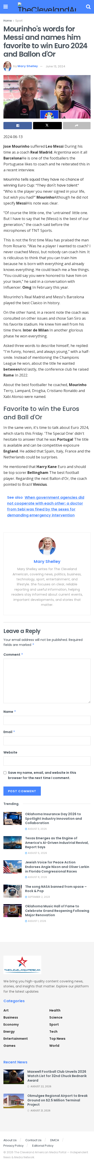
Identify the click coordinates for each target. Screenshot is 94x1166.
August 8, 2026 (37, 877)
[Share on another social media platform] (77, 125)
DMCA (54, 1140)
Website (10, 752)
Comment (13, 654)
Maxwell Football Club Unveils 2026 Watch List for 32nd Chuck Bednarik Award (57, 1076)
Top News (57, 1038)
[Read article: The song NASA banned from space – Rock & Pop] (12, 891)
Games (9, 1045)
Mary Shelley (28, 66)
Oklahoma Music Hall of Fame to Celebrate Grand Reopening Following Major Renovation (57, 910)
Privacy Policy (13, 1145)
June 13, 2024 (55, 66)
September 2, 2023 (38, 897)
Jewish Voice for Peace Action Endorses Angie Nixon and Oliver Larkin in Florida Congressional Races (57, 866)
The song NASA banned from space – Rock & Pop (56, 888)
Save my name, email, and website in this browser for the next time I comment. (42, 775)
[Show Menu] (5, 7)
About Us (10, 1140)
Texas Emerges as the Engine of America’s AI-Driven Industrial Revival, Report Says (57, 842)
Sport (19, 21)
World (54, 1045)
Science (56, 1017)
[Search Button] (88, 7)
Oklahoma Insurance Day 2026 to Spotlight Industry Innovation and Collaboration (53, 818)
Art (6, 1010)
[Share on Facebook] (17, 125)
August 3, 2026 (37, 829)
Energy (9, 1031)
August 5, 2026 (37, 853)
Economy (11, 1024)
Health (54, 1010)
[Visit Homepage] (47, 6)
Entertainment (15, 1038)
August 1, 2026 (36, 921)
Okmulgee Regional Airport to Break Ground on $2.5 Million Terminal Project (57, 1100)
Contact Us (33, 1140)
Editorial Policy (42, 1145)
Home (7, 21)
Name (9, 711)
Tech (53, 1031)
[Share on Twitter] (47, 125)
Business (10, 1017)
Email (9, 732)
